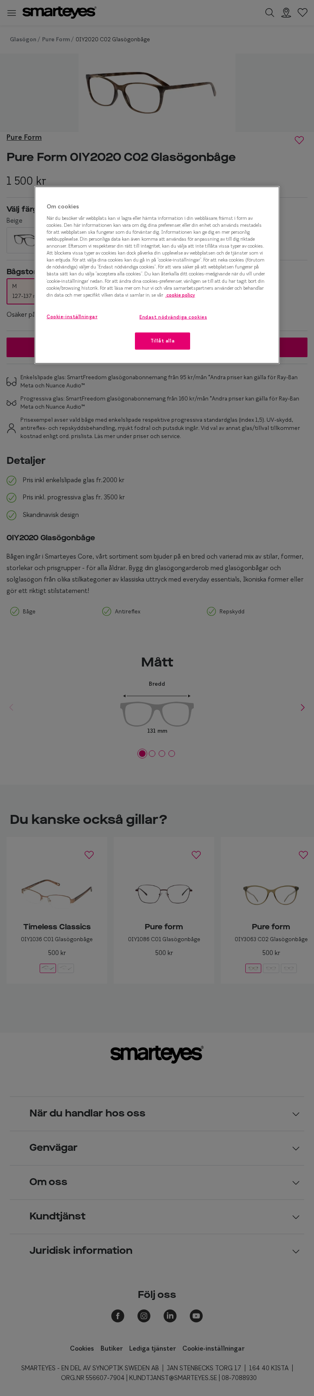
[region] (157, 275)
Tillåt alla (162, 340)
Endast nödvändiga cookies (173, 317)
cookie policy (180, 295)
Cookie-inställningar (72, 316)
